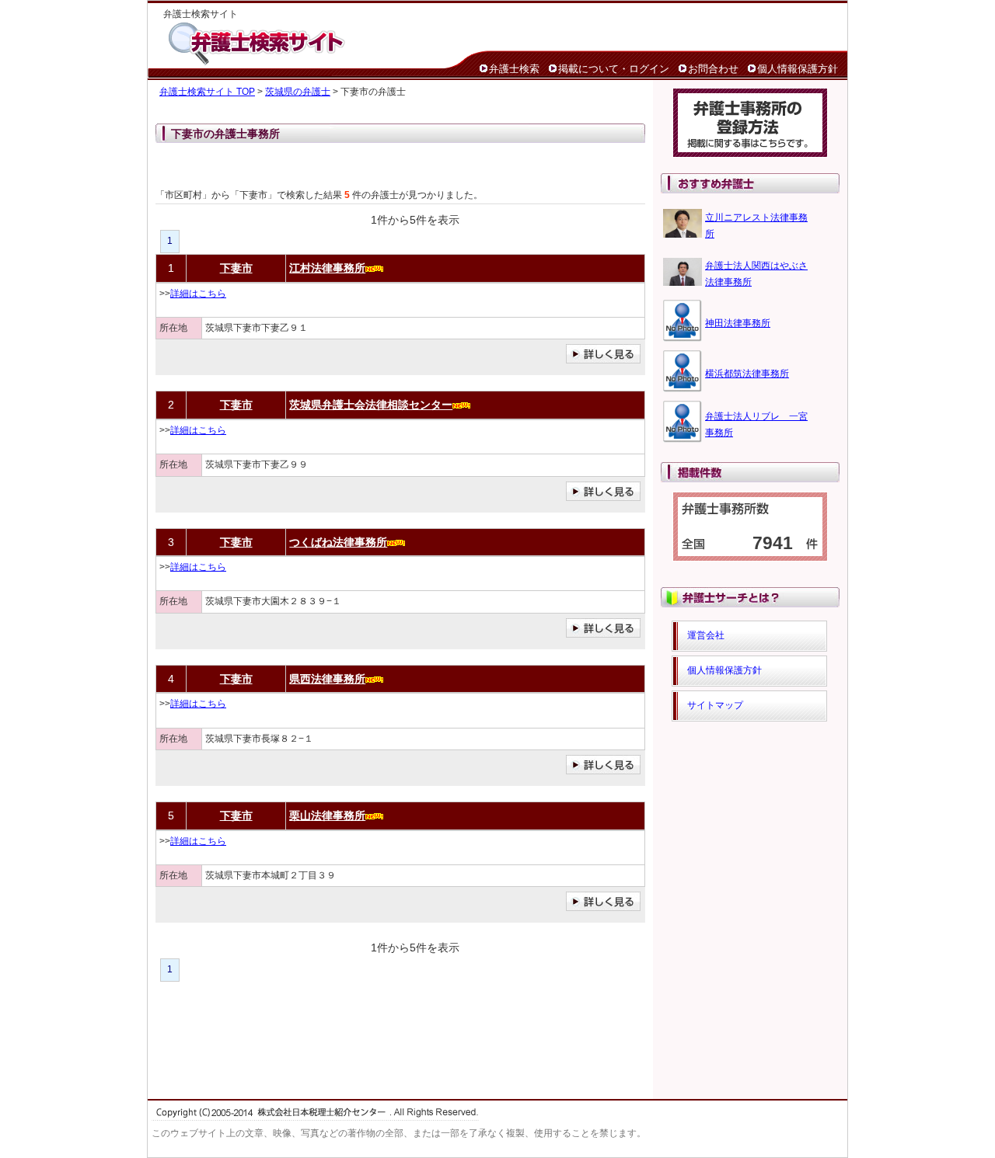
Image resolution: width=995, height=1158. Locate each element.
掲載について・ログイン (613, 69)
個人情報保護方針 (797, 69)
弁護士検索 (514, 69)
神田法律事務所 (737, 323)
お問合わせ (713, 69)
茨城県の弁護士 (297, 91)
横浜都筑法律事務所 (747, 373)
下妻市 (236, 268)
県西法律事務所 (327, 679)
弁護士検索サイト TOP (207, 91)
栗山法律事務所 (327, 815)
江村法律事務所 (327, 268)
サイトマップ (715, 705)
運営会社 (705, 635)
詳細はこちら (198, 293)
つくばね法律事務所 (338, 542)
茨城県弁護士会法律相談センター (370, 404)
